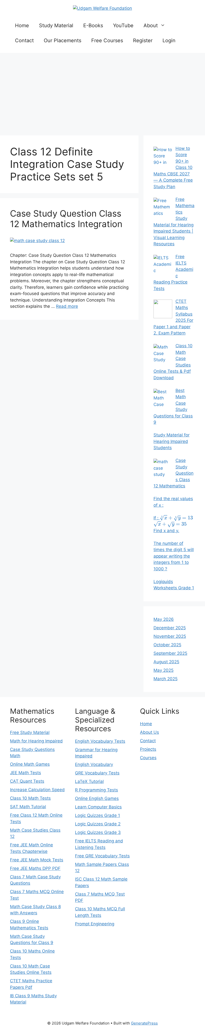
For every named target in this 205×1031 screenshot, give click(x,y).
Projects (148, 749)
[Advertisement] (102, 93)
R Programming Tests (96, 789)
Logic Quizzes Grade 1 (97, 815)
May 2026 (164, 619)
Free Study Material (30, 732)
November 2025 (170, 636)
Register (142, 40)
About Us (149, 732)
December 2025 (170, 627)
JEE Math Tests (25, 772)
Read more (67, 306)
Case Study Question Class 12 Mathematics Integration (66, 218)
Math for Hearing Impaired (36, 740)
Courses (148, 757)
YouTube (123, 25)
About (151, 25)
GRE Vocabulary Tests (97, 772)
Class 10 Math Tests (30, 798)
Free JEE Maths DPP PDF (35, 868)
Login (169, 40)
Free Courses (107, 40)
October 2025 (167, 644)
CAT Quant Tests (27, 781)
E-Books (93, 25)
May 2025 (164, 670)
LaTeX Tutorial (89, 781)
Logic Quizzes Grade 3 (98, 832)
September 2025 (170, 653)
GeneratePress (144, 1023)
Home (22, 25)
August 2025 (166, 661)
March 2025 (166, 678)
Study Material (56, 25)
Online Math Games (30, 764)
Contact (24, 40)
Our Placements (62, 40)
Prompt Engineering (94, 923)
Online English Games (97, 798)
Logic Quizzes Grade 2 (97, 823)
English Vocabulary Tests (100, 741)
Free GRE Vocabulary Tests (102, 855)
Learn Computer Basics (98, 806)
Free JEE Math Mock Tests (36, 859)
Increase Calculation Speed (37, 789)
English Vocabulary (94, 764)
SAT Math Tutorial (28, 806)
